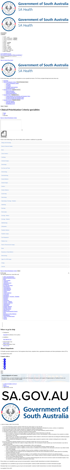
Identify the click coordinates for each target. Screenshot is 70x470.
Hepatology (3, 204)
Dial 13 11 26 (6, 345)
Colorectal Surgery (5, 160)
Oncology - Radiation (5, 219)
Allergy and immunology (6, 142)
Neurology (3, 208)
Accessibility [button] (3, 32)
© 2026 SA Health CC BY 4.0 (10, 383)
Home (4, 113)
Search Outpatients (5, 56)
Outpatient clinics (7, 94)
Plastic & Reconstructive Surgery (8, 244)
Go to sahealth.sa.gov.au (6, 53)
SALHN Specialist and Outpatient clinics (15, 98)
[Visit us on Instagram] (4, 361)
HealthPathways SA (10, 88)
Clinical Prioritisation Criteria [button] (22, 82)
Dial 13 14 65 (6, 343)
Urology (2, 262)
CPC (4, 114)
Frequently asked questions (12, 87)
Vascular (3, 266)
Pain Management (5, 237)
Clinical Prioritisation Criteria (9, 82)
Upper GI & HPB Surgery (6, 259)
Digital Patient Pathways (11, 93)
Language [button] (3, 34)
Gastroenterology (4, 175)
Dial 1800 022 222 (7, 339)
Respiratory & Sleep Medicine (7, 252)
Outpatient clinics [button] (15, 94)
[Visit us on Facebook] (4, 359)
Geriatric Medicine (5, 190)
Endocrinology (4, 171)
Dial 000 (5, 334)
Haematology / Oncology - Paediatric (8, 200)
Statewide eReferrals (10, 102)
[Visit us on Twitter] (4, 363)
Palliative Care (4, 241)
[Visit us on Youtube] (4, 368)
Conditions (8, 85)
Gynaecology (4, 193)
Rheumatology (4, 255)
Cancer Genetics (4, 153)
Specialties (8, 84)
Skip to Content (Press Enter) (7, 60)
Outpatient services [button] (16, 89)
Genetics (3, 186)
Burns (2, 149)
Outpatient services (7, 89)
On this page (3, 273)
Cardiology (3, 157)
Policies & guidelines (10, 92)
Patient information (10, 91)
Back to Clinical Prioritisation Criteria (9, 117)
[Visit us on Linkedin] (4, 366)
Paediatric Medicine (5, 230)
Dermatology (3, 164)
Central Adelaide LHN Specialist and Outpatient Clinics (18, 96)
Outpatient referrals (7, 100)
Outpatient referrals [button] (16, 100)
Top (2, 372)
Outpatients (5, 80)
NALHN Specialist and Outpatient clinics (15, 97)
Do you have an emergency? (7, 54)
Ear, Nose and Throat (5, 168)
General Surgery (4, 182)
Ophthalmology (4, 222)
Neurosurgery (4, 211)
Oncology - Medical (5, 215)
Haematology (4, 197)
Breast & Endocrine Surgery (7, 146)
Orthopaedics (4, 226)
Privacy (5, 385)
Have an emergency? (17, 54)
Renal (2, 248)
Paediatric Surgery (5, 233)
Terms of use (6, 386)
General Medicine (4, 179)
